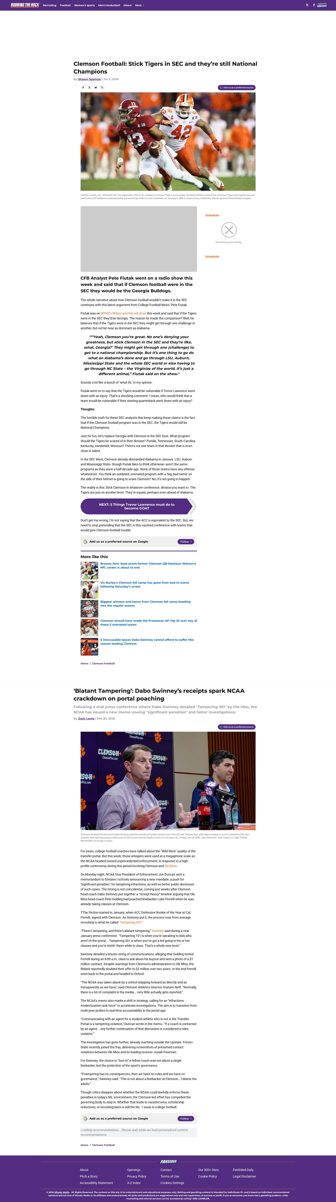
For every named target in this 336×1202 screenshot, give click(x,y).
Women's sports (84, 5)
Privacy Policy (136, 1176)
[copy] (102, 87)
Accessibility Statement (96, 1183)
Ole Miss (170, 866)
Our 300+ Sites (208, 1170)
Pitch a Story (89, 1176)
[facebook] (314, 5)
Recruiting (49, 5)
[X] (307, 5)
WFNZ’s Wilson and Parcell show (123, 313)
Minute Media (61, 1192)
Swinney (158, 931)
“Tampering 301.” (130, 922)
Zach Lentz (86, 718)
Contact (166, 1170)
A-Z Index (134, 1183)
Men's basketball (109, 5)
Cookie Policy (207, 1176)
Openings (133, 1170)
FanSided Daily (243, 1170)
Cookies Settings (172, 1183)
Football (65, 5)
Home (84, 663)
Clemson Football (103, 663)
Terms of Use (170, 1176)
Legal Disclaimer (244, 1176)
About (127, 5)
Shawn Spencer (89, 79)
